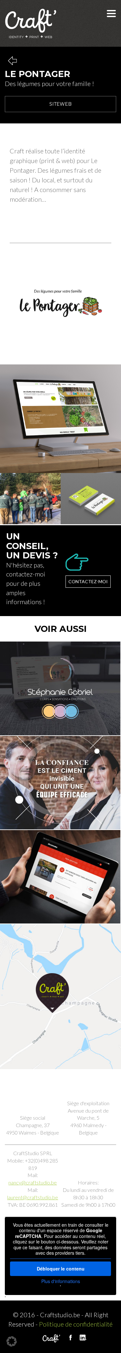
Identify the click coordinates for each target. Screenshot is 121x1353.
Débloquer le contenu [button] (61, 1268)
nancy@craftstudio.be (32, 1182)
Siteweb (60, 104)
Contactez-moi (88, 581)
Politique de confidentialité (76, 1324)
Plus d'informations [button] (60, 1281)
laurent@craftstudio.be (32, 1197)
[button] (11, 1341)
